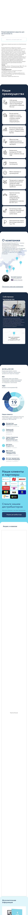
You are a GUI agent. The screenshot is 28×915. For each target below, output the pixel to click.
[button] (14, 514)
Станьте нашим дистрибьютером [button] (12, 505)
